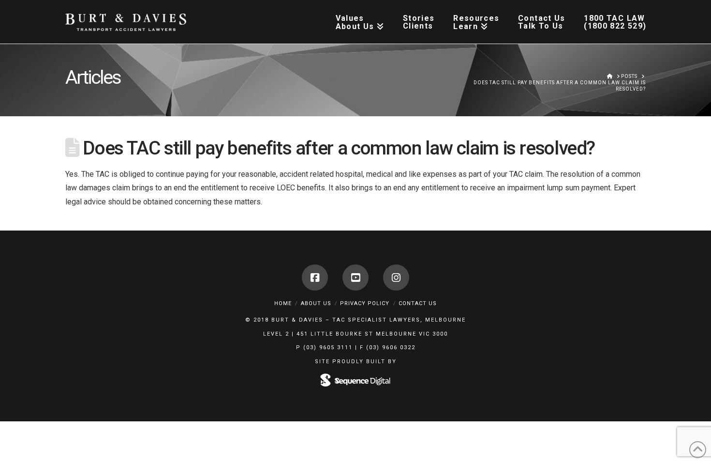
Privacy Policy (364, 303)
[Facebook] (315, 277)
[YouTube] (355, 277)
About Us (316, 303)
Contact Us (418, 303)
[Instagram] (396, 277)
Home (283, 303)
